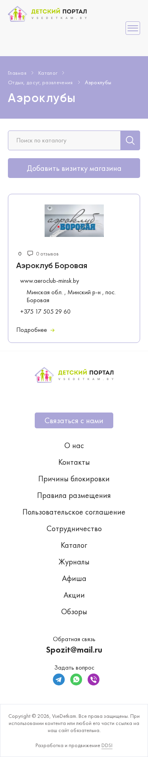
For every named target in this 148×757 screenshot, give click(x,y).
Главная (17, 72)
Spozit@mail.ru (74, 649)
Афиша (74, 578)
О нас (74, 445)
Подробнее (32, 330)
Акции (74, 595)
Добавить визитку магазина (74, 168)
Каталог (47, 72)
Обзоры (74, 611)
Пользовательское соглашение (74, 512)
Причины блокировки (74, 478)
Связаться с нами (74, 420)
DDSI (106, 745)
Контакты (74, 462)
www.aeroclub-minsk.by (49, 280)
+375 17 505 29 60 (45, 311)
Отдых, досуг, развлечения (40, 82)
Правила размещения (74, 495)
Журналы (74, 561)
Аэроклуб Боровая (51, 266)
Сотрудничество (74, 528)
